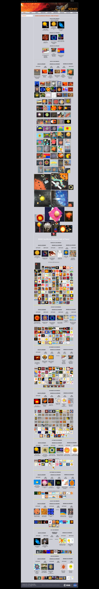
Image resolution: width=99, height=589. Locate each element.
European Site (24, 584)
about (31, 12)
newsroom (62, 12)
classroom (68, 12)
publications (55, 12)
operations (49, 12)
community (74, 12)
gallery (37, 12)
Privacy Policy (33, 584)
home (24, 12)
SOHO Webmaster (33, 585)
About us (72, 0)
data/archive (43, 12)
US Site (29, 584)
